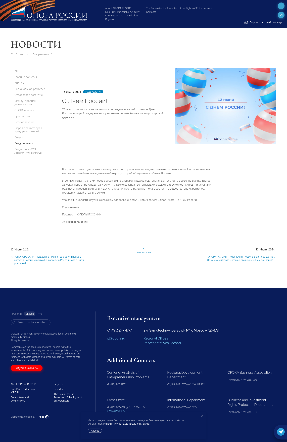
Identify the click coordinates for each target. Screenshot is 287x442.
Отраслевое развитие (28, 95)
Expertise (59, 389)
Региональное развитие (29, 89)
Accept (95, 430)
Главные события (25, 77)
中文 (40, 313)
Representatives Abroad (162, 343)
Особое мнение (24, 122)
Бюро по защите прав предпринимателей (28, 130)
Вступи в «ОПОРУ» (26, 368)
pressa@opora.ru (116, 410)
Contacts (151, 12)
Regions (109, 19)
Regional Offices (156, 338)
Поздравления (41, 54)
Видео (18, 137)
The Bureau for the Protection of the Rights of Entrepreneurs (179, 8)
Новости (23, 54)
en (281, 15)
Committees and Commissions (122, 15)
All (16, 71)
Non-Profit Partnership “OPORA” (122, 12)
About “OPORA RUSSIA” (118, 8)
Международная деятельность (25, 102)
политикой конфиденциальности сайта (127, 423)
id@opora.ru (116, 338)
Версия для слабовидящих (266, 22)
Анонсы (19, 83)
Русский (17, 313)
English (30, 313)
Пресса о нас (22, 116)
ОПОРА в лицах (24, 110)
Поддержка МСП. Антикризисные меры (28, 151)
